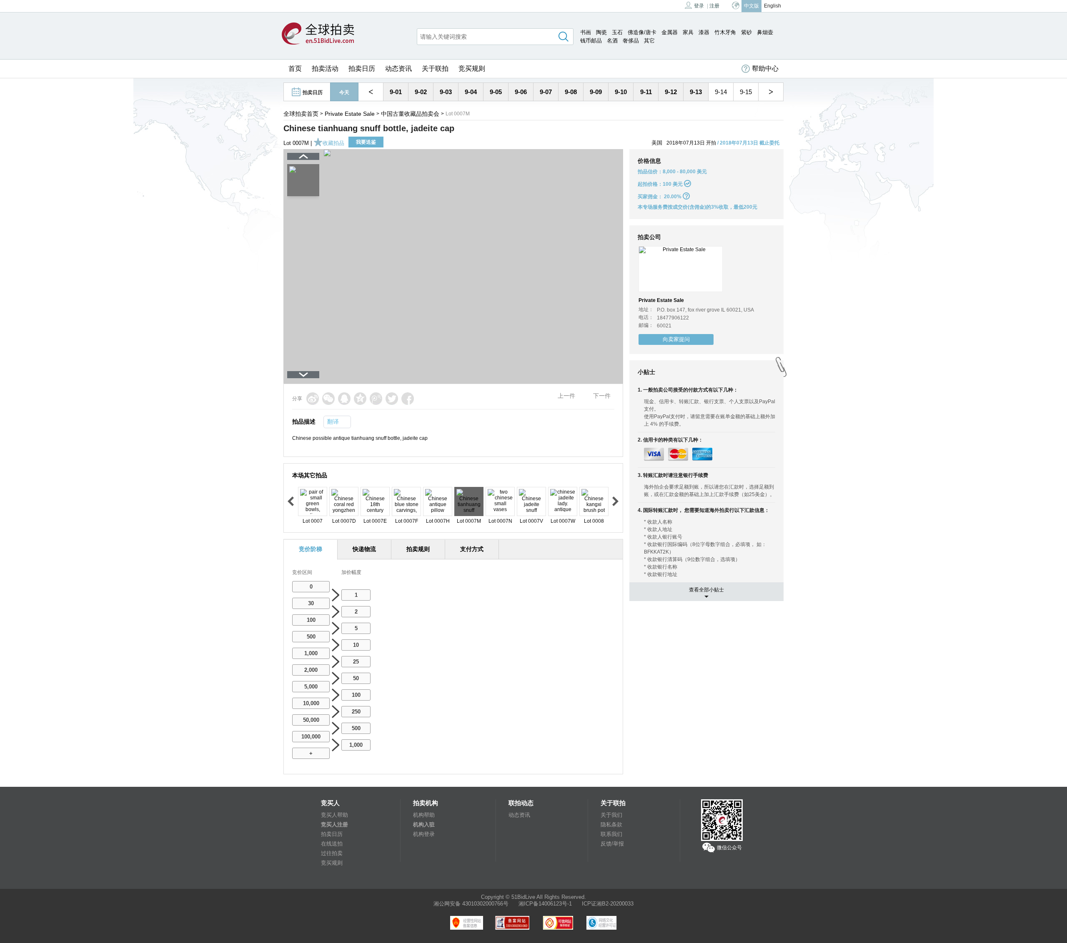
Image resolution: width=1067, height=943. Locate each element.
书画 (585, 32)
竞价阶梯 (310, 549)
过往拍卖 (332, 853)
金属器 (669, 32)
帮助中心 (765, 68)
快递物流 (364, 549)
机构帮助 (424, 815)
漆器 (704, 32)
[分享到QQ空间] (360, 398)
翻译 (333, 421)
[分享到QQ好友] (344, 398)
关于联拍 (435, 68)
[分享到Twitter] (392, 398)
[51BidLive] (318, 34)
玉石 (617, 32)
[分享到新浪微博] (312, 398)
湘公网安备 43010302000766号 (470, 904)
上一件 (566, 395)
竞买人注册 (334, 824)
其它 (649, 40)
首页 (295, 68)
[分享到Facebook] (407, 398)
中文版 (751, 6)
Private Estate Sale (350, 113)
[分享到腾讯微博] (376, 398)
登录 (699, 6)
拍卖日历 (361, 68)
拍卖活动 (325, 68)
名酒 (612, 40)
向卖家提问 (676, 339)
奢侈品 (631, 40)
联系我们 (611, 834)
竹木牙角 (725, 32)
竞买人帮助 (334, 815)
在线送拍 (332, 844)
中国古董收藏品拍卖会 (410, 113)
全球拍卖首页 (300, 113)
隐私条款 (611, 824)
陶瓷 (601, 32)
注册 (714, 6)
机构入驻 (424, 824)
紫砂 (746, 32)
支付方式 (471, 549)
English (772, 6)
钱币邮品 (591, 40)
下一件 (602, 395)
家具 (688, 32)
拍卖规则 (418, 549)
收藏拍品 (333, 143)
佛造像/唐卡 (642, 32)
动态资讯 (398, 68)
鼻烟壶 (765, 32)
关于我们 (611, 815)
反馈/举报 (612, 844)
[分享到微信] (328, 398)
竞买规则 (471, 68)
